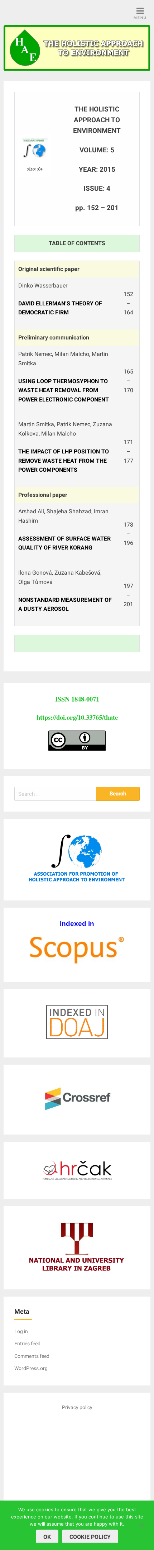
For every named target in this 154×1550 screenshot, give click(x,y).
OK (47, 1537)
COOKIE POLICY (90, 1537)
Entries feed (27, 1343)
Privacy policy (77, 1407)
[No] (141, 1524)
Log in (21, 1331)
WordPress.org (31, 1368)
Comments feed (31, 1356)
